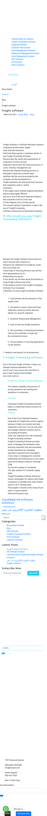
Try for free (13, 75)
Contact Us (11, 68)
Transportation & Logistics (22, 39)
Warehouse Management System (25, 53)
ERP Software (17, 59)
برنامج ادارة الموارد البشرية (17, 549)
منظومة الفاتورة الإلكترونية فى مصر (21, 560)
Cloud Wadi (23, 114)
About (9, 33)
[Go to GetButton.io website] (6, 813)
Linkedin (5, 630)
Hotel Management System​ (22, 56)
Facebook (5, 627)
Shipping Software (19, 45)
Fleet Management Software (23, 50)
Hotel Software (13, 537)
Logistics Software (15, 540)
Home (9, 30)
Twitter (4, 633)
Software (10, 36)
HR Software (16, 62)
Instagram (6, 637)
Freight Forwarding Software (23, 42)
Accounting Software (15, 525)
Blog (32, 114)
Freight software (14, 563)
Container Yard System (20, 47)
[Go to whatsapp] (6, 809)
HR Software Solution (16, 552)
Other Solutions (17, 65)
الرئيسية (5, 94)
